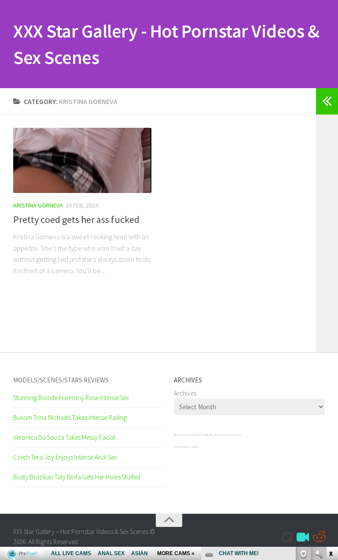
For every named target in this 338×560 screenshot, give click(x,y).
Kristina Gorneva (38, 205)
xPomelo (178, 446)
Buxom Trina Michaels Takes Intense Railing (70, 417)
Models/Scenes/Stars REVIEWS (61, 380)
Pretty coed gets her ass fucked (76, 219)
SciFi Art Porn (199, 435)
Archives (185, 393)
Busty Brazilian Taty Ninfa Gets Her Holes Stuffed (76, 477)
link (330, 422)
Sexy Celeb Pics (184, 435)
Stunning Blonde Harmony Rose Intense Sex (71, 397)
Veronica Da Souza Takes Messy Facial (64, 437)
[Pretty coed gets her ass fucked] (82, 160)
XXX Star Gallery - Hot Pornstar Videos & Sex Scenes (166, 44)
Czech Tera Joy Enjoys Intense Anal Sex (65, 457)
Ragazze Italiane (191, 446)
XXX (175, 435)
